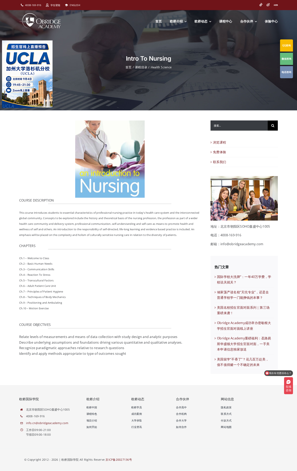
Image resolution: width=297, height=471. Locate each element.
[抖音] (260, 4)
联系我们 (219, 162)
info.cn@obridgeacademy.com (47, 423)
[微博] (268, 4)
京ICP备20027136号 (118, 459)
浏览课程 (219, 142)
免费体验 (219, 152)
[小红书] (276, 5)
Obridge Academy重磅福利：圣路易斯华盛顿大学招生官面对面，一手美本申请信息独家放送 (244, 344)
